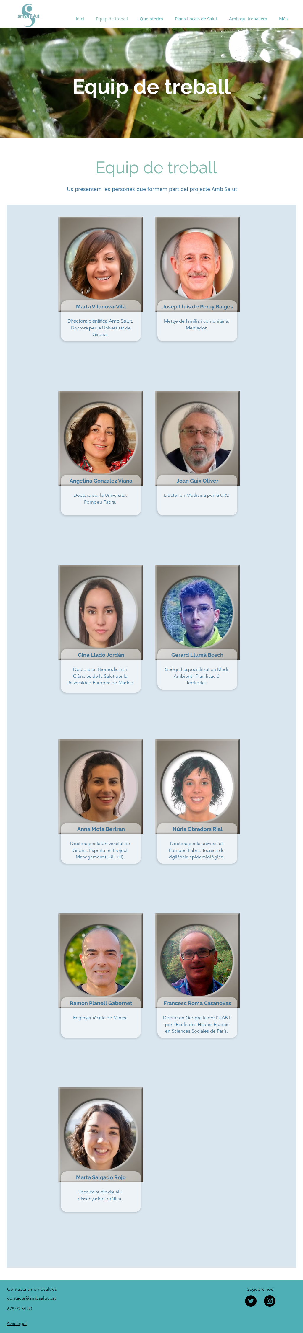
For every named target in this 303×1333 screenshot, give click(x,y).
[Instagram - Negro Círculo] (269, 1301)
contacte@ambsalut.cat (31, 1298)
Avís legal (17, 1323)
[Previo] (33, 82)
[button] (151, 18)
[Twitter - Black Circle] (251, 1301)
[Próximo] (270, 82)
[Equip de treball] (151, 126)
